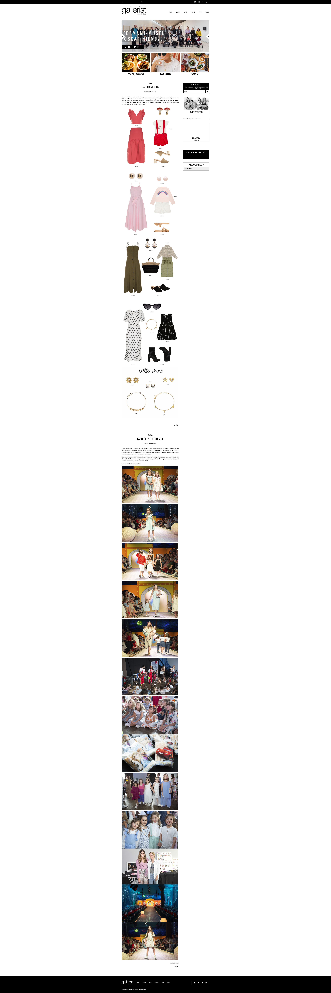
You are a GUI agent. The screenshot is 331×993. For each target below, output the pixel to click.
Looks (207, 12)
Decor (178, 12)
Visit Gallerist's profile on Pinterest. (191, 119)
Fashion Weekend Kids (150, 438)
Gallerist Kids (150, 87)
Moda (170, 12)
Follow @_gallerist (202, 156)
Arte (185, 12)
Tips (200, 12)
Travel (193, 12)
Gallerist (154, 92)
